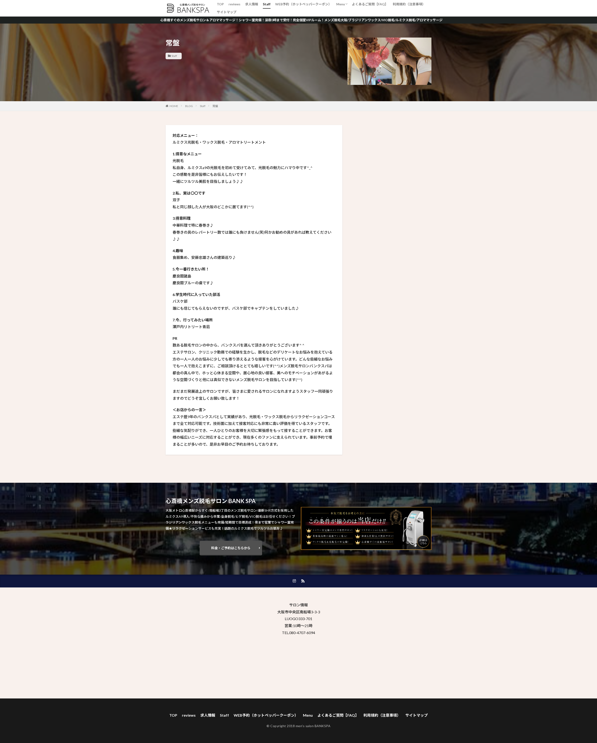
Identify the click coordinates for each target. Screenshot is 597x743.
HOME (174, 106)
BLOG (189, 106)
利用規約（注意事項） (409, 4)
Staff (267, 4)
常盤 (215, 106)
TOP (220, 4)
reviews (234, 4)
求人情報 (251, 4)
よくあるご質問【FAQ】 (370, 4)
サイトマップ (226, 12)
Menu (340, 4)
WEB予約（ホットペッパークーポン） (303, 4)
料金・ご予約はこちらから (230, 548)
